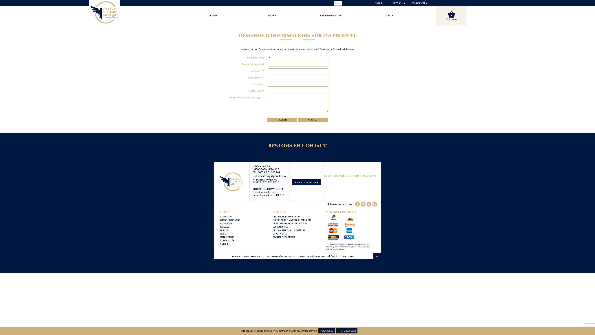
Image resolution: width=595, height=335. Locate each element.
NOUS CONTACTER (306, 182)
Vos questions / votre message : (246, 97)
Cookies (301, 256)
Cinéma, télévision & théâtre (289, 230)
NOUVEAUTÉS (227, 240)
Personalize (326, 330)
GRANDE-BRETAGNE (230, 220)
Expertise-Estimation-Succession (292, 220)
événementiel (280, 227)
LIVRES (223, 233)
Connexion (418, 3)
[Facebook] (357, 204)
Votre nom (257, 70)
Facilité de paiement (284, 237)
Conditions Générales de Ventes (280, 256)
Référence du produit (253, 64)
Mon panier (451, 19)
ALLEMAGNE (226, 223)
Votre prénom (255, 77)
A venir (224, 244)
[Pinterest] (369, 204)
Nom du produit (255, 57)
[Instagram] (374, 204)
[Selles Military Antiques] (104, 12)
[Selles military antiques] (231, 181)
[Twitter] (363, 204)
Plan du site (256, 256)
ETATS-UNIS (226, 216)
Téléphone (258, 84)
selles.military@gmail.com (269, 176)
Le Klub (351, 256)
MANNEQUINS (227, 237)
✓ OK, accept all (347, 330)
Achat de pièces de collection (290, 223)
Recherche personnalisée (287, 216)
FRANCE (224, 230)
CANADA (224, 227)
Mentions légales (240, 256)
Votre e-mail (256, 90)
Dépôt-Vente (280, 233)
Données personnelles (318, 256)
